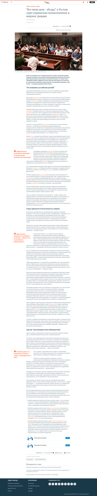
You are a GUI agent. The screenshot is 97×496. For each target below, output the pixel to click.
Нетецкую (35, 168)
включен (44, 161)
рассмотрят (43, 175)
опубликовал (34, 183)
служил (47, 132)
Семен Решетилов (30, 19)
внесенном (29, 112)
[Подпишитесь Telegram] (62, 484)
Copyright (30, 491)
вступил (28, 178)
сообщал (28, 138)
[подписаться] (75, 484)
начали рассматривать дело (58, 421)
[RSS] (68, 484)
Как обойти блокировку (33, 486)
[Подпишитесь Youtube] (59, 484)
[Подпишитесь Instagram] (65, 484)
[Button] (56, 26)
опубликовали (55, 114)
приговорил (36, 309)
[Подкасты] (71, 484)
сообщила (46, 154)
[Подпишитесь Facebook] (53, 484)
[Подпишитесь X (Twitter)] (56, 484)
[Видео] (84, 2)
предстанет (36, 97)
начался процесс (54, 408)
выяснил (66, 427)
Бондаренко (29, 111)
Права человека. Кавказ (33, 6)
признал (37, 418)
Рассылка (30, 488)
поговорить (31, 416)
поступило (45, 124)
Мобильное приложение (13, 483)
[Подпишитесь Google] (49, 484)
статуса (47, 234)
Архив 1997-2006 (12, 488)
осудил (61, 400)
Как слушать (31, 483)
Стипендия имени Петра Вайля (15, 486)
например (38, 203)
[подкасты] (88, 2)
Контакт (10, 491)
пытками (39, 267)
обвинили (50, 151)
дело (44, 291)
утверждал (51, 304)
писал (34, 101)
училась (49, 169)
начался (32, 136)
